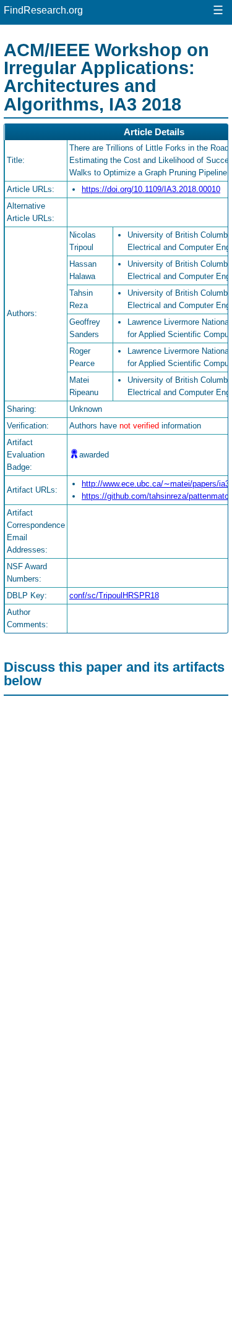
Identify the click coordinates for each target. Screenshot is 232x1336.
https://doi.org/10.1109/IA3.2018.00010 (151, 189)
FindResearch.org (43, 10)
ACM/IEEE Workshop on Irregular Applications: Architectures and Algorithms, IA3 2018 (106, 77)
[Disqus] (116, 854)
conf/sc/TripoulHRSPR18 (114, 595)
